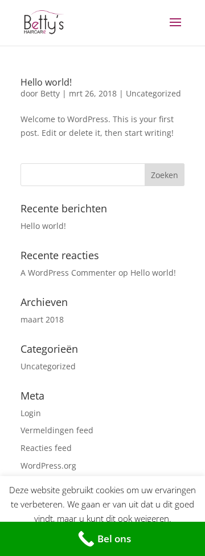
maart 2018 (42, 319)
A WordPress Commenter (68, 272)
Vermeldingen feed (56, 430)
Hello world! (46, 82)
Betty (50, 93)
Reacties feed (46, 447)
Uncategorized (153, 93)
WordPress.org (48, 465)
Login (30, 413)
